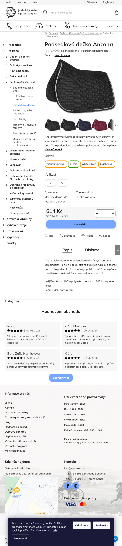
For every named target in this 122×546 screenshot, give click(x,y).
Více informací (53, 149)
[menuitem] (17, 26)
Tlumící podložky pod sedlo (23, 112)
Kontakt (22, 2)
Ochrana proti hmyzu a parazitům (22, 186)
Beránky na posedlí (24, 133)
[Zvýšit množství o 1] (113, 214)
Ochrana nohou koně (22, 170)
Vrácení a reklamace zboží (20, 441)
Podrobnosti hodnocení (94, 50)
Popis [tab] (67, 249)
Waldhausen (62, 55)
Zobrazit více (61, 377)
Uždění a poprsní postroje (20, 58)
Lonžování (16, 164)
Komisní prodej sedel (25, 98)
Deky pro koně (18, 76)
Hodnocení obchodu (61, 311)
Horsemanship (18, 159)
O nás (8, 2)
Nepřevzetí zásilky (16, 436)
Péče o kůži (16, 207)
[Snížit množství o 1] (97, 214)
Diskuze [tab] (92, 249)
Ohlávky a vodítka (21, 65)
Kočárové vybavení (21, 193)
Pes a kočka (15, 231)
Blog (7, 422)
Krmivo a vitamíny (19, 219)
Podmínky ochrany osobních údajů (25, 417)
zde (55, 530)
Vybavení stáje (17, 225)
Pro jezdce (14, 45)
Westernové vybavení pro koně (23, 152)
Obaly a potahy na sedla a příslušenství (24, 142)
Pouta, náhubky (19, 70)
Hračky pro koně (19, 213)
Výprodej (13, 237)
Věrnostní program (16, 445)
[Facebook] (67, 486)
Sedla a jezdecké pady (23, 89)
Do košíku (80, 224)
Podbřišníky (20, 119)
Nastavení (20, 538)
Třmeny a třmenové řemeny (24, 126)
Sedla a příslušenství (22, 82)
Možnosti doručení (55, 201)
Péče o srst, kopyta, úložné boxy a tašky (22, 177)
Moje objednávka (15, 450)
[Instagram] (75, 486)
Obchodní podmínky (16, 412)
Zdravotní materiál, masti (21, 200)
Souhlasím (101, 525)
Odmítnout (81, 525)
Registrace (108, 2)
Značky (11, 243)
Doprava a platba (15, 431)
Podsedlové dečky (23, 104)
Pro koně (13, 51)
